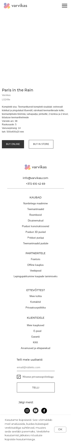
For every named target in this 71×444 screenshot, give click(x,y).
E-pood (37, 331)
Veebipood (35, 270)
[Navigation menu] (64, 6)
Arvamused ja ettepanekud (35, 348)
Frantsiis (35, 259)
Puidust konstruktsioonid (35, 226)
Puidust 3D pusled (36, 232)
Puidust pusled (35, 237)
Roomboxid (35, 214)
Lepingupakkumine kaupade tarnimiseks (36, 276)
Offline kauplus (35, 265)
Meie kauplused (35, 325)
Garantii (35, 336)
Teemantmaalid (35, 209)
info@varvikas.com (35, 178)
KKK (35, 342)
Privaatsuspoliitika (36, 307)
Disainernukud (35, 220)
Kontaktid (35, 301)
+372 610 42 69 (35, 183)
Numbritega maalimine (35, 203)
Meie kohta (36, 296)
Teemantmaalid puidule (35, 243)
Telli (35, 387)
